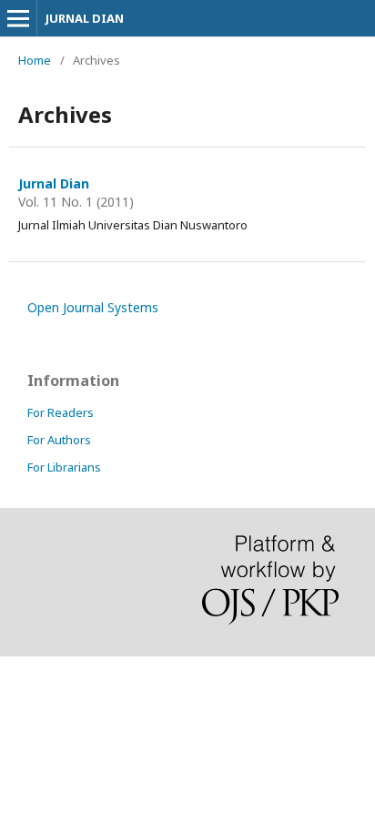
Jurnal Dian (53, 183)
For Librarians (64, 467)
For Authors (59, 440)
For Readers (60, 412)
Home (34, 60)
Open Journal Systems (92, 307)
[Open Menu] (18, 18)
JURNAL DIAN (85, 18)
